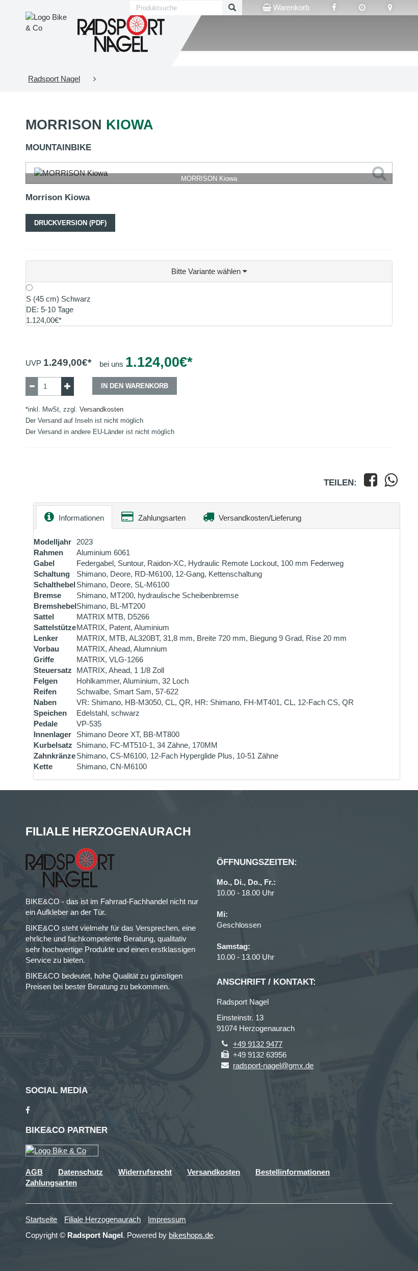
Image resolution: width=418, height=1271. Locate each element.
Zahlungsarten (161, 517)
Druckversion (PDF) (70, 223)
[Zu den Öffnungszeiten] (362, 7)
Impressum (167, 1219)
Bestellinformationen (292, 1172)
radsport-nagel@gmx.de (273, 1065)
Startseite (41, 1219)
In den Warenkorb (134, 386)
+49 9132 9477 (257, 1044)
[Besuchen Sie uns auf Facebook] (334, 7)
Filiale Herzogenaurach (102, 1219)
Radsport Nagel (54, 78)
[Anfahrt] (390, 7)
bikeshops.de (191, 1235)
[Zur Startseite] (121, 33)
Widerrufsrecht (145, 1172)
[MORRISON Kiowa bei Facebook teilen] (370, 482)
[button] (209, 271)
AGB (34, 1172)
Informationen (80, 517)
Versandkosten (101, 409)
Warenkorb (290, 7)
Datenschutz (80, 1172)
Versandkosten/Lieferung (259, 517)
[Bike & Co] (61, 1150)
